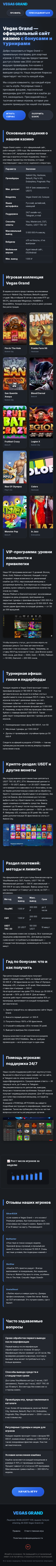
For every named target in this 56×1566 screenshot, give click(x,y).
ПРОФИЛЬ (15, 13)
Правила (16, 1531)
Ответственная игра (34, 1531)
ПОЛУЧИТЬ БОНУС (37, 115)
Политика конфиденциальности (28, 1538)
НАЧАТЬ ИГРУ (28, 1491)
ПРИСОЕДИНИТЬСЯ (39, 13)
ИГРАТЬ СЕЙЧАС (10, 115)
